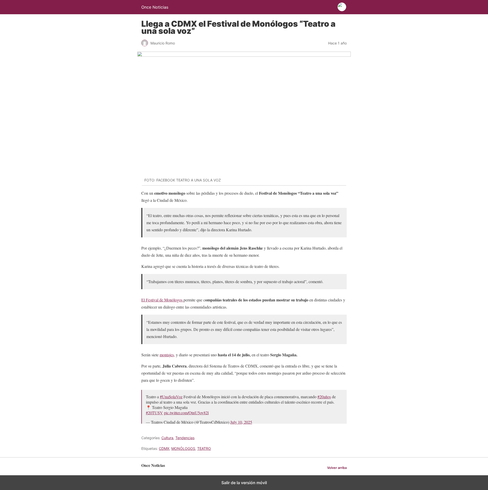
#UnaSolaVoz (171, 396)
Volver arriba (337, 468)
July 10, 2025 (241, 422)
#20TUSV (154, 412)
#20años (324, 396)
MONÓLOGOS (183, 448)
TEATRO (204, 448)
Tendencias (184, 438)
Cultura (167, 438)
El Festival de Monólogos (162, 299)
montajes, (167, 354)
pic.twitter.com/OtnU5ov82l (186, 412)
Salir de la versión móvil (244, 482)
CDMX (164, 448)
